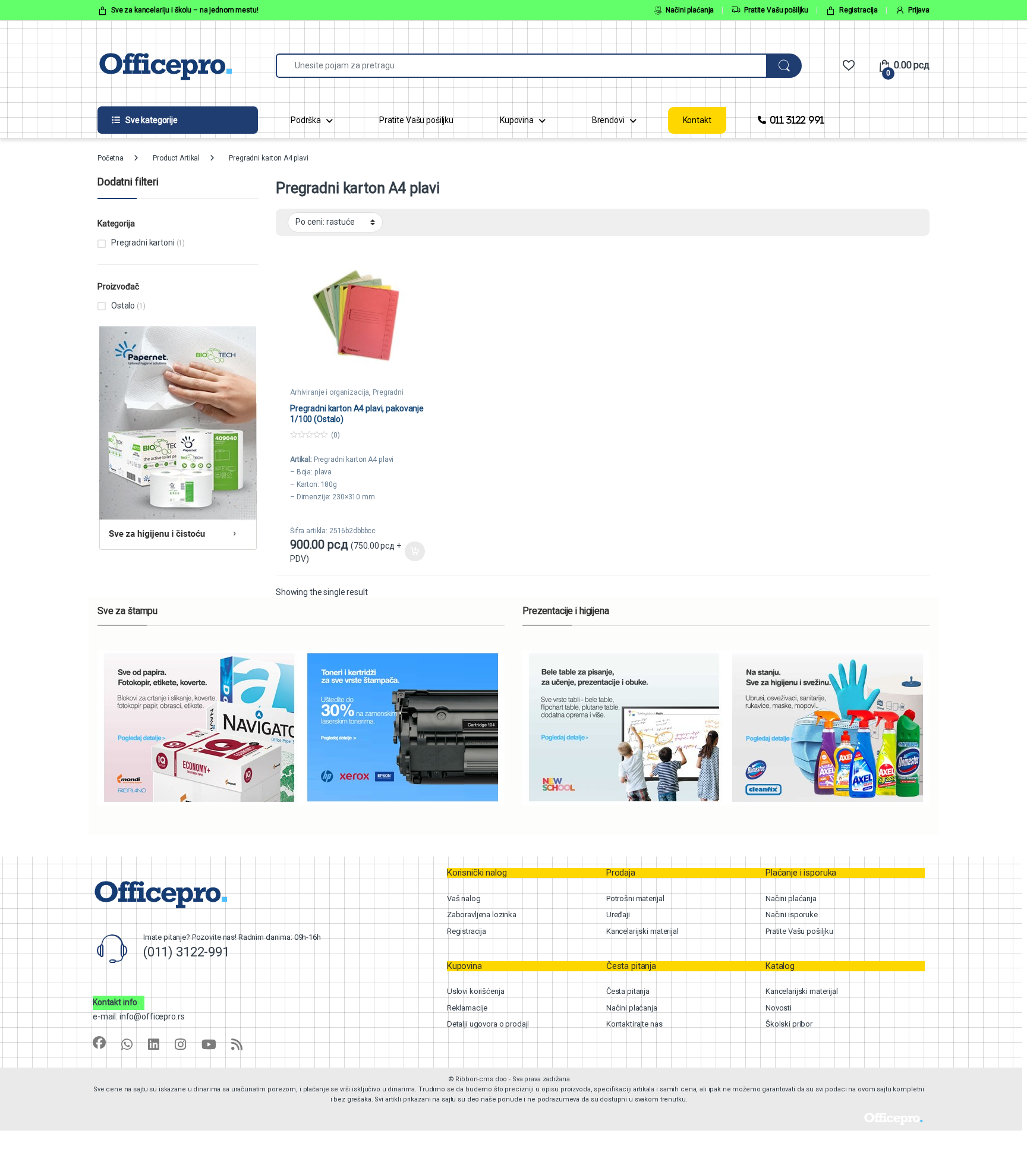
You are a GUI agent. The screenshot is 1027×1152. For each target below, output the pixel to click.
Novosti (778, 1007)
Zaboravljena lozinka (481, 914)
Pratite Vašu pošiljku (776, 10)
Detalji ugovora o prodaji (488, 1023)
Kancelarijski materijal (642, 931)
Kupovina (517, 120)
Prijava (919, 10)
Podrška (306, 120)
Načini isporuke (791, 914)
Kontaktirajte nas (634, 1023)
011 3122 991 (797, 119)
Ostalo (123, 305)
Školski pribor (788, 1023)
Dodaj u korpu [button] (414, 552)
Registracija (858, 10)
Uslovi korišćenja (476, 991)
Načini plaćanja (690, 10)
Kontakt (697, 120)
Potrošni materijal (635, 898)
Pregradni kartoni (143, 242)
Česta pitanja (628, 991)
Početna (110, 158)
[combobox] (521, 65)
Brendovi (608, 120)
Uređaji (618, 914)
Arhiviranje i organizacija (329, 392)
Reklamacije (467, 1007)
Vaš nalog (464, 898)
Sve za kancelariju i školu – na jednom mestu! (185, 10)
